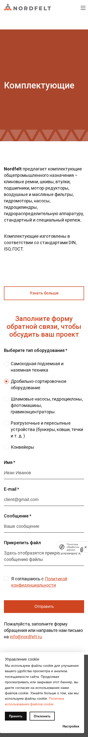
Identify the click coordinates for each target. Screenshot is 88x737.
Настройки (71, 726)
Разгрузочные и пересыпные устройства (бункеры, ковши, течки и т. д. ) (47, 429)
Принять (15, 716)
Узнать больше (44, 293)
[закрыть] (86, 547)
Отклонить (42, 716)
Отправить (44, 606)
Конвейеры (22, 447)
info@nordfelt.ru (26, 636)
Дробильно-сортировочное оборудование (38, 384)
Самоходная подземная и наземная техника (37, 367)
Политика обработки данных (73, 547)
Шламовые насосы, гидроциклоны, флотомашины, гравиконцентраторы (47, 405)
